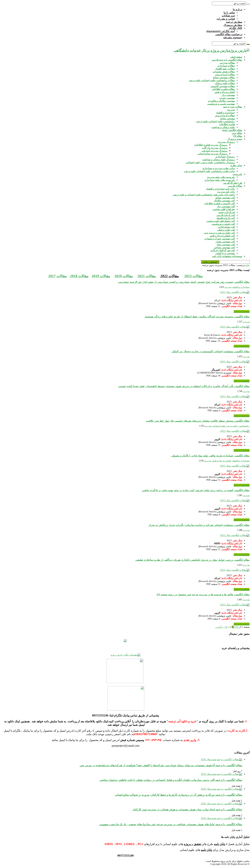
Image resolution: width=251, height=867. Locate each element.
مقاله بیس (237, 133)
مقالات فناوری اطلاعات (223, 89)
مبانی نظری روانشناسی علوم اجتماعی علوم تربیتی (209, 171)
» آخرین (219, 627)
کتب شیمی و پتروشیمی (223, 224)
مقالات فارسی (235, 185)
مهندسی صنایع (227, 118)
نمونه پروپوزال (234, 139)
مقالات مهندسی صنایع (224, 77)
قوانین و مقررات (226, 18)
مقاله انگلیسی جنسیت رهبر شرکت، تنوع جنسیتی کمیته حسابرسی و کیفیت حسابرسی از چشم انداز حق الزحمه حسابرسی (184, 282)
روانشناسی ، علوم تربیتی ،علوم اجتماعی (231, 426)
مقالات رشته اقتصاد (225, 68)
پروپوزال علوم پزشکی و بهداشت (218, 159)
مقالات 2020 (123, 276)
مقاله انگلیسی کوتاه (232, 130)
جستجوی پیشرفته (232, 37)
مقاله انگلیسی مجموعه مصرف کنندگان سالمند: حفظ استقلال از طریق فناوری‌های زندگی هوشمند (197, 316)
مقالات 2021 (146, 276)
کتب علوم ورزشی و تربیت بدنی (219, 232)
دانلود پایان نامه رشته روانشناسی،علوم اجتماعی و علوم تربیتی (204, 194)
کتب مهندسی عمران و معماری (220, 238)
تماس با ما (229, 12)
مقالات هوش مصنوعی (224, 71)
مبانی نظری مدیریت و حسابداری (218, 168)
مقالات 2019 (101, 276)
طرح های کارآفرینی (232, 183)
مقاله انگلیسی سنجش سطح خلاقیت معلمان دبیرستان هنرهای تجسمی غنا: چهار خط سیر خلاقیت (198, 420)
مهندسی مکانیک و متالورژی (221, 100)
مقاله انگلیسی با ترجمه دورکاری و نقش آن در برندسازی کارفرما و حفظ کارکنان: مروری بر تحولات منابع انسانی (178, 794)
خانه (247, 265)
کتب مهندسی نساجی (224, 247)
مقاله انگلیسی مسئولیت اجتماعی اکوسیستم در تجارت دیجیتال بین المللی (210, 351)
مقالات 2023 (193, 276)
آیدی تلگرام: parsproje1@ (220, 31)
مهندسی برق (228, 95)
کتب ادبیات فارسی (225, 215)
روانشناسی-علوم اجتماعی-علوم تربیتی (215, 121)
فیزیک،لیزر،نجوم (226, 212)
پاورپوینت (237, 174)
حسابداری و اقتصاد (225, 112)
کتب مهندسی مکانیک (224, 200)
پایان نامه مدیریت (226, 191)
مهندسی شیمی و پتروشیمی (221, 103)
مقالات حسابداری (226, 65)
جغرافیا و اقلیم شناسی (223, 209)
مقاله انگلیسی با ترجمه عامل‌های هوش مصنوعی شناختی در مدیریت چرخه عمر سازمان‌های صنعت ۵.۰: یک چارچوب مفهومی (170, 824)
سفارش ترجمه (234, 22)
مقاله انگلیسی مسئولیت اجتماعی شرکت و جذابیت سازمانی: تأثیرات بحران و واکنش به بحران (199, 525)
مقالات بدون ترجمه (232, 106)
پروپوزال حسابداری (225, 156)
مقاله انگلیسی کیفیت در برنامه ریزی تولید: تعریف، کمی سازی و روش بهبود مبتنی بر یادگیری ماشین (196, 490)
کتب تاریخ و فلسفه (225, 218)
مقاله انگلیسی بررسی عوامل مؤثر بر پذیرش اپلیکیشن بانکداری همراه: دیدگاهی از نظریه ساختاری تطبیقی (192, 560)
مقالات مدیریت (227, 62)
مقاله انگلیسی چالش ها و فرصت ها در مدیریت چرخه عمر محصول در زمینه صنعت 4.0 (203, 594)
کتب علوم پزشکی (226, 229)
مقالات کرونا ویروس (225, 74)
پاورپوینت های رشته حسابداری (220, 180)
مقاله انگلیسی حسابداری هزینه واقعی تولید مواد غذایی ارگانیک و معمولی (210, 455)
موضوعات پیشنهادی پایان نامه (227, 256)
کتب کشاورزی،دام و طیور (222, 235)
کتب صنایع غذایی (226, 226)
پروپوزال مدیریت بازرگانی (214, 147)
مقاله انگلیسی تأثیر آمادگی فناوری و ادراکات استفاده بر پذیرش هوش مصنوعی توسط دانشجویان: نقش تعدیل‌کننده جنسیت (184, 386)
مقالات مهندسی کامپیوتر (223, 86)
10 (226, 627)
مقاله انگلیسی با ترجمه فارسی (226, 59)
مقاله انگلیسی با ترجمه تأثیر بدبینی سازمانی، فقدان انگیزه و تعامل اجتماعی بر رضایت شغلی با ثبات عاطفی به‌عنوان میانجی (170, 779)
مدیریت (231, 109)
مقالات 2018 (79, 276)
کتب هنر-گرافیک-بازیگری (222, 250)
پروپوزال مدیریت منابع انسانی (212, 153)
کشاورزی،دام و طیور (224, 92)
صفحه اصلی (236, 57)
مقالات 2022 (169, 276)
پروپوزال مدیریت (226, 142)
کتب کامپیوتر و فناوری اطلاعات (219, 203)
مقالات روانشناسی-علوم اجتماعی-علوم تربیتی (212, 80)
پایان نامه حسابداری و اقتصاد (220, 188)
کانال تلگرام (235, 28)
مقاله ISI (237, 136)
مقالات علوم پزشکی (225, 83)
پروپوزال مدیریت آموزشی (214, 150)
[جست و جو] (248, 4)
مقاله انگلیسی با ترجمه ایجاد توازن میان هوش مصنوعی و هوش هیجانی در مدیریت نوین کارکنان (187, 809)
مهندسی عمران (227, 98)
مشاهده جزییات (242, 311)
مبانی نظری (236, 165)
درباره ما (237, 9)
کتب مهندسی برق (226, 206)
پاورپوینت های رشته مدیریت (221, 177)
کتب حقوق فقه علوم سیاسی (220, 221)
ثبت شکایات (228, 15)
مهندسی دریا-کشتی (225, 253)
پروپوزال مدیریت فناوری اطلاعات (210, 144)
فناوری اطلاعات (227, 124)
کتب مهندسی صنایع (225, 197)
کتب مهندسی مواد (226, 244)
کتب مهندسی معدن (225, 241)
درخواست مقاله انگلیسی (228, 34)
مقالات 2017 (57, 276)
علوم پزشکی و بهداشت (223, 127)
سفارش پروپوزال (232, 25)
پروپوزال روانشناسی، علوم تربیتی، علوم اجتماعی (210, 162)
